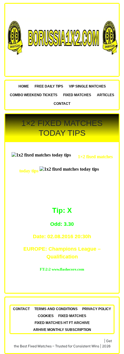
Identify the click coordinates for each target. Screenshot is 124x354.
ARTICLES (105, 95)
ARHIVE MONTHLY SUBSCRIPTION (62, 330)
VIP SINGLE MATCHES (87, 86)
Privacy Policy (96, 309)
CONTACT (62, 104)
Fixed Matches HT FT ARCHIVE (62, 323)
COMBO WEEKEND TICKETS (33, 95)
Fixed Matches (77, 95)
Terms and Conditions (56, 309)
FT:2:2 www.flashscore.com (62, 269)
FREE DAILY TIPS (49, 86)
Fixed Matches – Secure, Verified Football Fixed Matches (57, 341)
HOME (23, 86)
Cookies (46, 316)
